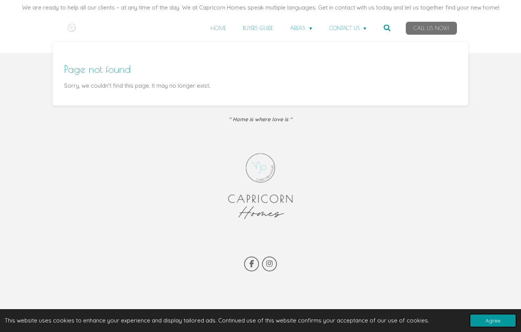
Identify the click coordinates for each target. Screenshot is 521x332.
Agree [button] (493, 320)
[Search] (387, 28)
